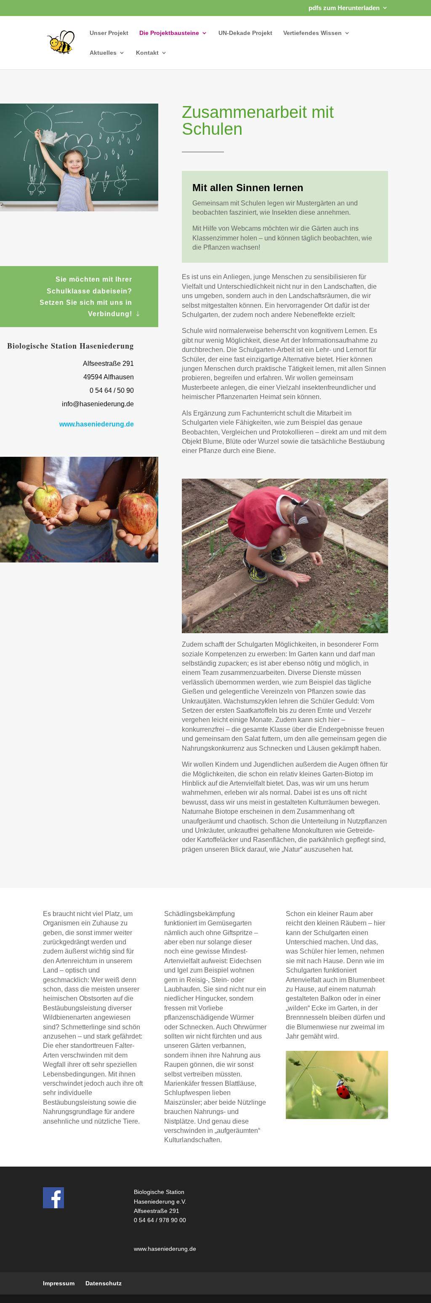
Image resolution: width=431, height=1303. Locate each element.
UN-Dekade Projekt (245, 33)
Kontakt (147, 53)
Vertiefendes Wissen (312, 33)
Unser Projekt (109, 33)
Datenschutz (103, 1283)
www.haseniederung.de (96, 424)
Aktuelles (103, 53)
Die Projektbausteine (169, 33)
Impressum (58, 1283)
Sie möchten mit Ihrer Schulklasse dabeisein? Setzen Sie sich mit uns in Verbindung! (86, 296)
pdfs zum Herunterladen (344, 8)
